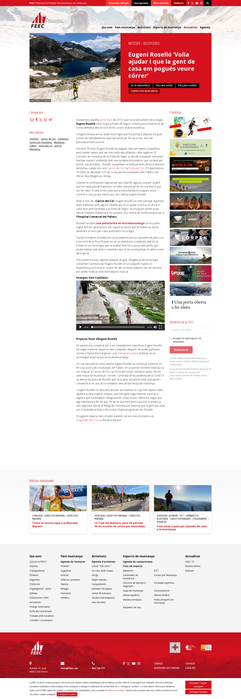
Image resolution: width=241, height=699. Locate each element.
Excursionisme (161, 590)
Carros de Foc (48, 138)
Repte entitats (99, 579)
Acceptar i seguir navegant (198, 685)
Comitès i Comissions (41, 620)
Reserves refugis (119, 3)
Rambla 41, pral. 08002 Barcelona (39, 670)
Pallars (33, 145)
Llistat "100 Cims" (101, 566)
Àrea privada (161, 3)
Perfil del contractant (41, 611)
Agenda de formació (73, 561)
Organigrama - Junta (40, 588)
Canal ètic (190, 667)
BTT (156, 570)
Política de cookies (115, 690)
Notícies (134, 43)
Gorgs (95, 575)
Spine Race (106, 120)
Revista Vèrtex (192, 566)
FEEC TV (189, 561)
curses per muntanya (41, 142)
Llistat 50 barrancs (101, 593)
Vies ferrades (99, 602)
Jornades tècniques (102, 588)
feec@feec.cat (69, 668)
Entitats (34, 593)
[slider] (118, 327)
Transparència (37, 570)
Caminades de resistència (130, 577)
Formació (66, 593)
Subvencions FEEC (39, 597)
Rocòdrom (35, 602)
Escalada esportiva (164, 582)
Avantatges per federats (167, 667)
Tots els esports (132, 566)
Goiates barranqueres (103, 597)
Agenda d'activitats (103, 561)
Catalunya (63, 138)
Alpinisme (128, 570)
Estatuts (34, 575)
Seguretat (66, 570)
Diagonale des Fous (88, 420)
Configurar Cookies (67, 694)
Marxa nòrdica (161, 595)
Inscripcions (141, 3)
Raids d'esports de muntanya (164, 601)
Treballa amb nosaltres (42, 615)
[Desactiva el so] (155, 327)
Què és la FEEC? (38, 561)
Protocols (35, 584)
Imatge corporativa (40, 606)
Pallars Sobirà (187, 85)
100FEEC (34, 138)
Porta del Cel (45, 145)
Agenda (205, 27)
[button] (120, 305)
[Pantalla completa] (160, 327)
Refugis (65, 588)
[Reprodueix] (80, 327)
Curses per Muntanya (144, 91)
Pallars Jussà (164, 85)
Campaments (99, 584)
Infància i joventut (70, 579)
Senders (65, 597)
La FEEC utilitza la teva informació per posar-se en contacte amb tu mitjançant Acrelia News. (189, 361)
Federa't (179, 3)
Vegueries (35, 579)
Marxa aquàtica (131, 595)
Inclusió (65, 575)
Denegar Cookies (198, 691)
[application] (120, 305)
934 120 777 (98, 668)
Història (34, 566)
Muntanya (59, 142)
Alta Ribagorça (140, 85)
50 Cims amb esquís (102, 570)
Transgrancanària (127, 353)
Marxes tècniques (132, 599)
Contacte (190, 663)
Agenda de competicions (137, 561)
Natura (64, 584)
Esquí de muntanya (133, 590)
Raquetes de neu (132, 607)
